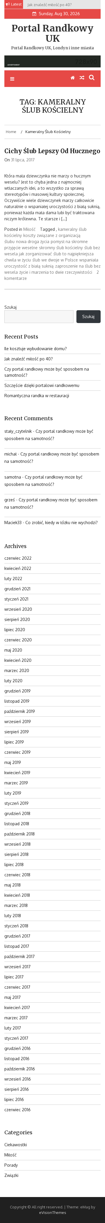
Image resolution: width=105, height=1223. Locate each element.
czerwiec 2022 (18, 558)
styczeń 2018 (16, 925)
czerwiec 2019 (17, 752)
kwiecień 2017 (17, 1007)
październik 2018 (19, 833)
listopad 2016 (16, 1058)
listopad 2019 (16, 701)
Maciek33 (13, 522)
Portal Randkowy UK (52, 33)
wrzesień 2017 (17, 966)
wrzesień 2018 (17, 844)
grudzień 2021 (17, 588)
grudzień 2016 (17, 1048)
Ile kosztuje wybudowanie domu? (35, 348)
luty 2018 (12, 915)
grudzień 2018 (17, 813)
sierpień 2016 (16, 1089)
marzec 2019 (16, 782)
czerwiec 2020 (18, 639)
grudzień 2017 (17, 936)
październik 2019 (19, 711)
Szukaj (10, 307)
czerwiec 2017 (17, 987)
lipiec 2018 (14, 864)
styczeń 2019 (16, 803)
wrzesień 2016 (17, 1079)
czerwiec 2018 (17, 874)
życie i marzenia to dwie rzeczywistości (55, 272)
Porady (11, 1165)
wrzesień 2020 (18, 609)
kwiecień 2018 (17, 895)
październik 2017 (19, 956)
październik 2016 (19, 1068)
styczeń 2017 (16, 1038)
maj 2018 (12, 884)
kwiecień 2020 (18, 660)
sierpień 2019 (16, 731)
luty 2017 (12, 1027)
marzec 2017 (16, 1017)
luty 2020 (13, 680)
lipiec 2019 (14, 741)
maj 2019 (12, 762)
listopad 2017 (16, 946)
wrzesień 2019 (17, 721)
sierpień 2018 (16, 854)
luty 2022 (13, 578)
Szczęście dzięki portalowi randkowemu (41, 385)
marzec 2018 (16, 905)
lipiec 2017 (14, 976)
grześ (9, 499)
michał (10, 453)
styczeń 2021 (16, 598)
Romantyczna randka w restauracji (36, 395)
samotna (12, 476)
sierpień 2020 (17, 619)
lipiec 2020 (14, 629)
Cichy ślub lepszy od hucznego (52, 151)
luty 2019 (12, 793)
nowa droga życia (32, 241)
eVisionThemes (52, 1212)
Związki (11, 1175)
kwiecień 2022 (17, 568)
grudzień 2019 (17, 690)
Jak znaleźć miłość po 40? (28, 358)
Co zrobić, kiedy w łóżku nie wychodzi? (61, 522)
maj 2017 (12, 997)
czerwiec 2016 (17, 1109)
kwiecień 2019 (17, 772)
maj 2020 (13, 650)
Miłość (29, 229)
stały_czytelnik (18, 431)
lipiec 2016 (14, 1099)
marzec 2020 (16, 670)
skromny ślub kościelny (61, 247)
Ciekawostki (15, 1144)
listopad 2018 (16, 823)
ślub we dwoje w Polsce (55, 259)
